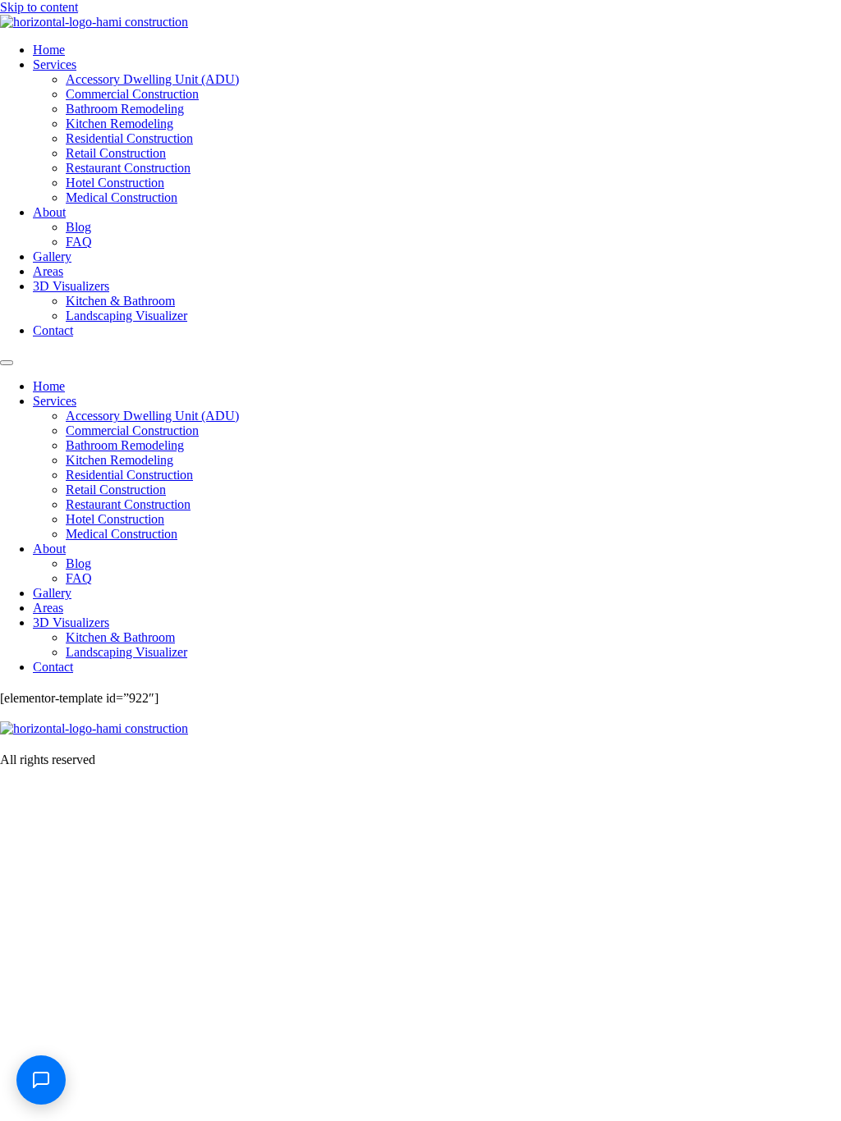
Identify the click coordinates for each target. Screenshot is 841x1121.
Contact (53, 330)
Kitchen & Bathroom (120, 301)
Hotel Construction (115, 183)
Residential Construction (129, 138)
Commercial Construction (132, 94)
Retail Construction (116, 153)
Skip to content (39, 7)
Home (49, 50)
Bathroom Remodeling (125, 109)
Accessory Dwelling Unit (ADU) (152, 79)
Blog (78, 227)
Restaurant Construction (128, 168)
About (49, 212)
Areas (48, 271)
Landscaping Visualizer (126, 316)
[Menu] (6, 362)
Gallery (52, 256)
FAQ (79, 242)
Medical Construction (121, 197)
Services (54, 64)
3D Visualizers (71, 286)
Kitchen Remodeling (119, 123)
